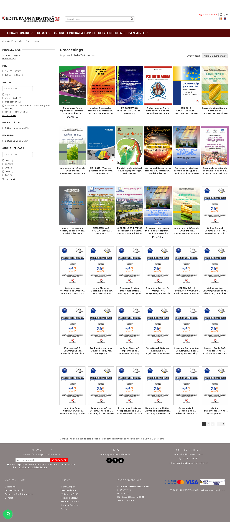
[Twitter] (115, 460)
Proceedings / (19, 41)
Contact (9, 498)
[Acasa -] (31, 19)
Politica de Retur (69, 498)
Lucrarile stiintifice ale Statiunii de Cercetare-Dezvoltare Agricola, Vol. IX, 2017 (214, 111)
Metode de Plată (69, 494)
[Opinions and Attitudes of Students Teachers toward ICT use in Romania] (72, 265)
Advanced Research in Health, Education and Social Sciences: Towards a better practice (158, 171)
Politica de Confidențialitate (19, 494)
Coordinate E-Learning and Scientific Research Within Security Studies (186, 411)
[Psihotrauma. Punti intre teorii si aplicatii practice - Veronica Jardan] (158, 85)
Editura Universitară (15, 128)
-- (6, 94)
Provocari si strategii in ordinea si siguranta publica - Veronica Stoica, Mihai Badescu (158, 231)
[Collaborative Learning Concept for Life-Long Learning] (215, 265)
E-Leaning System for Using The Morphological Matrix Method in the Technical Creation (158, 291)
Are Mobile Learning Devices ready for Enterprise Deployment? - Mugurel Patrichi (101, 351)
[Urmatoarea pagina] (223, 424)
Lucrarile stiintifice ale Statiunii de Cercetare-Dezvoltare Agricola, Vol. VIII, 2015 (72, 171)
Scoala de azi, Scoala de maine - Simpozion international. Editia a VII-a (214, 171)
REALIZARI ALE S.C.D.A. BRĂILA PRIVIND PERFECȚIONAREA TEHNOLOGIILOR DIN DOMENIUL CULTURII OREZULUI (101, 231)
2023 (7, 171)
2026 (7, 160)
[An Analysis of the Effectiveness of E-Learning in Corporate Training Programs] (101, 385)
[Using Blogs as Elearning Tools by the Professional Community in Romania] (101, 265)
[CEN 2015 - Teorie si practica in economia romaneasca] (101, 145)
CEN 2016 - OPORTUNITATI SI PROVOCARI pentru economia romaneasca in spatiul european (186, 111)
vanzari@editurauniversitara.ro (190, 463)
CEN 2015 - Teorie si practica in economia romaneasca (101, 171)
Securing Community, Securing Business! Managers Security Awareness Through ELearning (186, 351)
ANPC (64, 508)
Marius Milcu (11, 101)
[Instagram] (121, 460)
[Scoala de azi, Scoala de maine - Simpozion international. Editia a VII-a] (215, 145)
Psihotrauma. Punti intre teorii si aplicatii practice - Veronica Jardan (158, 111)
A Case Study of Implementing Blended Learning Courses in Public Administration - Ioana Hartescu (129, 351)
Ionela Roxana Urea (15, 111)
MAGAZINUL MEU (16, 480)
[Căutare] (132, 19)
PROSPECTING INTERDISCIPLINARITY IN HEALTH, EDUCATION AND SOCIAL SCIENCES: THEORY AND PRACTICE (129, 111)
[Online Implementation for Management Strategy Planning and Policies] (215, 385)
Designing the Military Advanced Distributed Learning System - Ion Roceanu (158, 411)
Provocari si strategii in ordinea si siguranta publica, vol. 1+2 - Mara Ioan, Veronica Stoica (186, 171)
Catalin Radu (11, 98)
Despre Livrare (68, 490)
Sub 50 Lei (10, 71)
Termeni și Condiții (14, 490)
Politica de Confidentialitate (33, 467)
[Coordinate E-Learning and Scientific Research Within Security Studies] (186, 385)
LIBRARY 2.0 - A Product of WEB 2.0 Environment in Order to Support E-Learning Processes (186, 291)
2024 (7, 167)
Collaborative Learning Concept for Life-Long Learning (215, 291)
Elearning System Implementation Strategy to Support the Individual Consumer (129, 291)
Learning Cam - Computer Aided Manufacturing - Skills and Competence (72, 411)
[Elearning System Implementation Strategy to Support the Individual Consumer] (129, 265)
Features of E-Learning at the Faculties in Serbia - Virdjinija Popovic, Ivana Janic (72, 351)
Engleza (226, 19)
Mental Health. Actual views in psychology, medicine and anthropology (129, 171)
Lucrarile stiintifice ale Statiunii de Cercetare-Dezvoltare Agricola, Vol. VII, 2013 (186, 231)
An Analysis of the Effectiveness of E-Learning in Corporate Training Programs (101, 411)
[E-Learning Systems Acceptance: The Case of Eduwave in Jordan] (129, 385)
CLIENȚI (66, 480)
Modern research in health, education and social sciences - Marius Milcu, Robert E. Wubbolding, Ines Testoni (72, 231)
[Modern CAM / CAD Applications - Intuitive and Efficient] (215, 325)
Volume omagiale (11, 55)
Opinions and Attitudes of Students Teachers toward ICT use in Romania (72, 291)
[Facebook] (109, 460)
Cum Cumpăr (68, 486)
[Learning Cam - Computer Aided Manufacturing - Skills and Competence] (72, 385)
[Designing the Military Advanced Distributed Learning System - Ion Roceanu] (158, 385)
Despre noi (10, 486)
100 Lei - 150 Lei (12, 75)
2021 (7, 175)
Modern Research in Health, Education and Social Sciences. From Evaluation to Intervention (101, 111)
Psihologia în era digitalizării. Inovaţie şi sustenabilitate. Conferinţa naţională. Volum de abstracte (72, 111)
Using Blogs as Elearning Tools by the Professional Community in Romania (101, 291)
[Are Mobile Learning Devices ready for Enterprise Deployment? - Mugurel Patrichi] (101, 325)
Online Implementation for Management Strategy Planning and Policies (215, 411)
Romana (222, 19)
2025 (7, 164)
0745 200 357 (190, 458)
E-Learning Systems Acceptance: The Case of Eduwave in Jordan (129, 411)
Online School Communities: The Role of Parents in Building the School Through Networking (215, 231)
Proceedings (8, 58)
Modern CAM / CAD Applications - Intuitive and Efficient (214, 351)
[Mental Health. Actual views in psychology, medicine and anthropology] (129, 145)
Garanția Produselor (71, 505)
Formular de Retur (70, 501)
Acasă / (6, 41)
